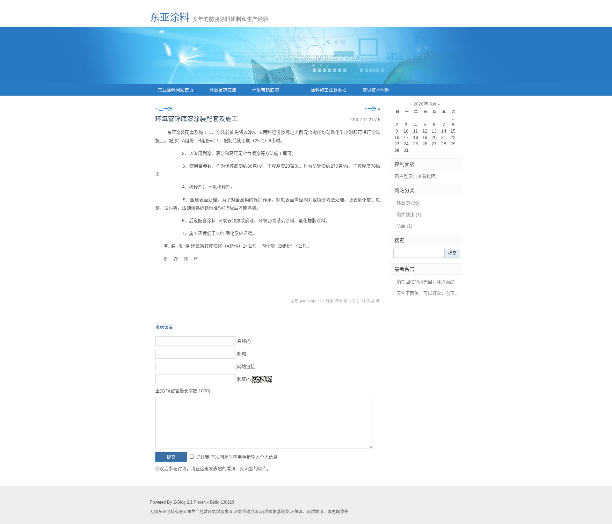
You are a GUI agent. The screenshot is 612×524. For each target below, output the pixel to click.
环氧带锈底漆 (265, 89)
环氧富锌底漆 (222, 89)
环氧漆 (408, 203)
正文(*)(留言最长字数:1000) (182, 390)
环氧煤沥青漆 (220, 511)
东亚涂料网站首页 (175, 89)
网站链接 (246, 366)
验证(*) (244, 379)
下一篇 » (371, 108)
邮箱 (241, 353)
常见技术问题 (375, 89)
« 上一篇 (163, 108)
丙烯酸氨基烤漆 (274, 511)
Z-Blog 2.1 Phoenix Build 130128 (203, 502)
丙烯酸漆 (409, 214)
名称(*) (244, 341)
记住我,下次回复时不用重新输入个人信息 (237, 457)
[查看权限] (426, 176)
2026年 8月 (424, 103)
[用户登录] (403, 176)
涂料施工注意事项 (328, 89)
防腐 (404, 226)
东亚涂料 (169, 17)
